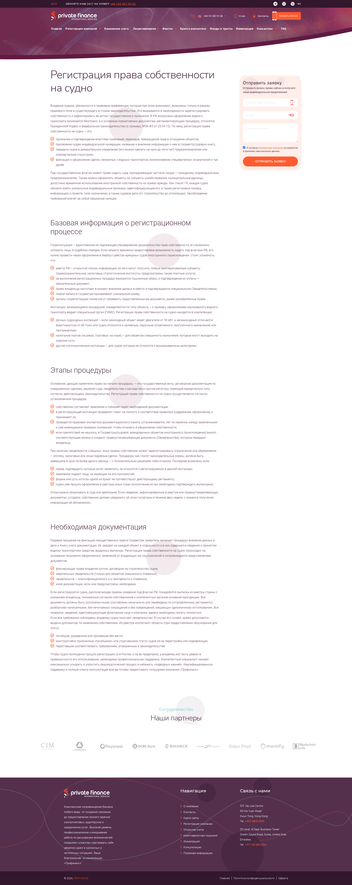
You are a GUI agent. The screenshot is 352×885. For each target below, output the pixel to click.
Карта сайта (191, 818)
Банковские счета (116, 28)
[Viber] (293, 4)
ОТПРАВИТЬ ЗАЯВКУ (270, 161)
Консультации (192, 847)
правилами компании (271, 148)
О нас (242, 16)
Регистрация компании (198, 823)
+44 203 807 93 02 (123, 3)
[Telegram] (275, 4)
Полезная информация (198, 853)
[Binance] (176, 746)
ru (53, 3)
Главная (56, 28)
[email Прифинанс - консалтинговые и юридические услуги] (299, 4)
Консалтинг (265, 28)
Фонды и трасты (221, 28)
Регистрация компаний (81, 28)
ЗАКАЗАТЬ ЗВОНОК (288, 16)
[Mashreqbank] (208, 746)
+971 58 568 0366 (255, 844)
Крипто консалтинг (193, 28)
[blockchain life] (304, 746)
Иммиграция (244, 28)
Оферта (283, 878)
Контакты (263, 16)
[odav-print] (240, 746)
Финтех (167, 28)
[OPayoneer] (111, 746)
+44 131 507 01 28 (213, 16)
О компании (191, 806)
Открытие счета (194, 829)
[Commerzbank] (79, 746)
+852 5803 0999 (254, 821)
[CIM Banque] (47, 746)
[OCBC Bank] (144, 746)
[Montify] (272, 746)
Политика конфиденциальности (254, 878)
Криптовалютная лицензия (200, 835)
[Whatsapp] (284, 4)
